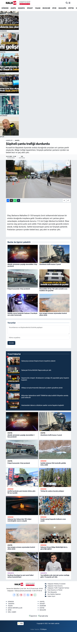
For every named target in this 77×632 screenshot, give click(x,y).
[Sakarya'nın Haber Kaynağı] (18, 2)
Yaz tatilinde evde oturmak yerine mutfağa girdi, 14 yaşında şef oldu (54, 576)
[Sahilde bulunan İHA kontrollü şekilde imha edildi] (55, 449)
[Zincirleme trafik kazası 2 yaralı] (54, 254)
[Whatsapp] (35, 594)
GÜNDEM (4, 8)
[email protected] (25, 591)
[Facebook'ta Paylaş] (8, 200)
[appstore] (33, 616)
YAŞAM (37, 8)
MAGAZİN (62, 8)
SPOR (54, 8)
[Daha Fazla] (18, 200)
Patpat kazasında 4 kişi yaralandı (19, 289)
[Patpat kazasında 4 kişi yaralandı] (23, 278)
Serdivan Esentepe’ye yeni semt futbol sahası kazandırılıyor (20, 576)
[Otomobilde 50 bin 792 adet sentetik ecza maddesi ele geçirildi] (54, 278)
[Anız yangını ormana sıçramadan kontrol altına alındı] (54, 303)
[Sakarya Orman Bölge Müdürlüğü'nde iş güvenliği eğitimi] (55, 533)
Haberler (9, 140)
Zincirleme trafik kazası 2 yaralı (50, 264)
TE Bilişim (43, 629)
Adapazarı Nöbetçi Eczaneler (57, 584)
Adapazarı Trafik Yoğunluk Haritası (58, 588)
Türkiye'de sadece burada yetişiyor (52, 491)
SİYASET (30, 8)
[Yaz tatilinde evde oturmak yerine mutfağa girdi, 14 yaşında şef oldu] (55, 561)
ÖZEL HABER (12, 612)
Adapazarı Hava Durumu (55, 586)
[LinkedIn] (28, 594)
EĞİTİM (71, 8)
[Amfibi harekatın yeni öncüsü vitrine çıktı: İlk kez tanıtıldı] (22, 477)
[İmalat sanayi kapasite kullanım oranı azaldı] (55, 505)
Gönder (11, 343)
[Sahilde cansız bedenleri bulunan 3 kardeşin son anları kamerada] (23, 303)
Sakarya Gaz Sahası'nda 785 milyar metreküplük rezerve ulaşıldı (19, 520)
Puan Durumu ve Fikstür (55, 590)
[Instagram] (24, 594)
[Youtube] (31, 594)
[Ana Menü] (69, 3)
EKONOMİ (46, 8)
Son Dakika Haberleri (54, 594)
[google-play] (43, 616)
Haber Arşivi (51, 596)
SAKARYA (21, 8)
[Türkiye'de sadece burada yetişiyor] (55, 477)
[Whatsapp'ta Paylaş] (15, 200)
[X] (17, 594)
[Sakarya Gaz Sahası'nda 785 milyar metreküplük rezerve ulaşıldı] (22, 505)
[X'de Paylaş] (11, 200)
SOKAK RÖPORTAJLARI (15, 608)
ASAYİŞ (13, 8)
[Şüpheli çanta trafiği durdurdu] (38, 179)
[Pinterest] (21, 594)
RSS (21, 623)
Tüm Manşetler (52, 592)
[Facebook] (14, 594)
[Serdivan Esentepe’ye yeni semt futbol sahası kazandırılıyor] (22, 561)
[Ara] (67, 3)
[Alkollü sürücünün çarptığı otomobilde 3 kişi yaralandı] (23, 254)
